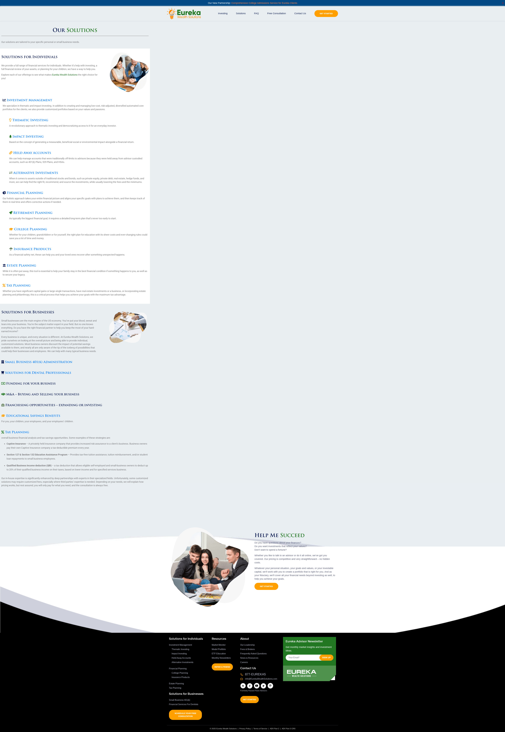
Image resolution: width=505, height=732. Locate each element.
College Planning (30, 229)
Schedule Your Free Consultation (185, 714)
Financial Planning (25, 193)
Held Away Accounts (32, 153)
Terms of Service (260, 729)
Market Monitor (219, 645)
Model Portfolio (219, 649)
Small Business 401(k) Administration (38, 362)
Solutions (241, 13)
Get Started (326, 13)
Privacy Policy (245, 729)
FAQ (256, 13)
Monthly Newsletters (221, 658)
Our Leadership (247, 645)
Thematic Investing (30, 120)
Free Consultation (276, 13)
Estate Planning (21, 265)
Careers (244, 662)
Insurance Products (32, 249)
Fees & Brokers (247, 649)
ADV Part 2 (274, 729)
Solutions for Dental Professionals (38, 373)
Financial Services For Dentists (183, 704)
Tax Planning (18, 285)
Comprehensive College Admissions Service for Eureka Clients (264, 3)
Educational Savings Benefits (33, 416)
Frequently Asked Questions (253, 653)
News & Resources (249, 658)
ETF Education (219, 653)
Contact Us (300, 13)
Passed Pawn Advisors (257, 691)
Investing (223, 13)
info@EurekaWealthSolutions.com (261, 679)
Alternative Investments (35, 173)
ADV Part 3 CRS (288, 729)
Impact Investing (28, 136)
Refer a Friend (222, 667)
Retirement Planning (32, 213)
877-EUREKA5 (255, 674)
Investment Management (29, 100)
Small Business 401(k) (179, 700)
